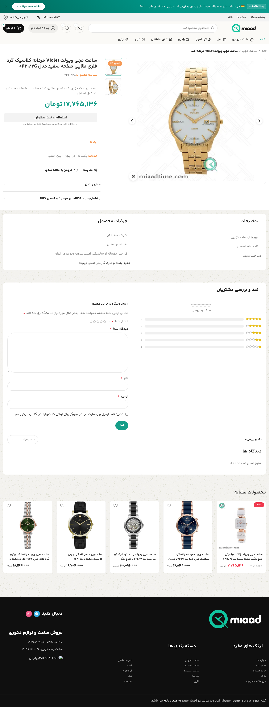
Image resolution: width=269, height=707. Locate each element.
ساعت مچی (249, 51)
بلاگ (263, 676)
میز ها (195, 676)
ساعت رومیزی (192, 666)
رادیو (129, 666)
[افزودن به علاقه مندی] (222, 505)
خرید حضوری (259, 671)
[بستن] (6, 6)
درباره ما (261, 660)
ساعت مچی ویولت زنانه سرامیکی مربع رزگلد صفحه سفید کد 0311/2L (242, 556)
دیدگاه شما (118, 329)
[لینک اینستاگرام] (29, 614)
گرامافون (127, 671)
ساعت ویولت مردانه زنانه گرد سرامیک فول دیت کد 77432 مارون (188, 556)
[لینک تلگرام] (37, 614)
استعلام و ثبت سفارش (50, 117)
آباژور (196, 681)
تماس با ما (260, 666)
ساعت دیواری (192, 660)
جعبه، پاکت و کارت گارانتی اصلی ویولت (104, 263)
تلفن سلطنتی (125, 660)
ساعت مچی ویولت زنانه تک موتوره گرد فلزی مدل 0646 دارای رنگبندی (29, 556)
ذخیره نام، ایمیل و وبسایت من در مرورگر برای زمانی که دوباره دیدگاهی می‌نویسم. (69, 414)
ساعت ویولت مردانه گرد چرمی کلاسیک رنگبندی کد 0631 (85, 556)
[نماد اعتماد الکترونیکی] (46, 658)
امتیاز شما (119, 321)
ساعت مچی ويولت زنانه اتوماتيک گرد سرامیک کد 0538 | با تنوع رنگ (134, 556)
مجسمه (128, 681)
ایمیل (122, 396)
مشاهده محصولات (30, 6)
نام (124, 378)
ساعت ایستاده (191, 671)
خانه (264, 51)
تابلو (130, 676)
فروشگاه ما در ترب (256, 681)
